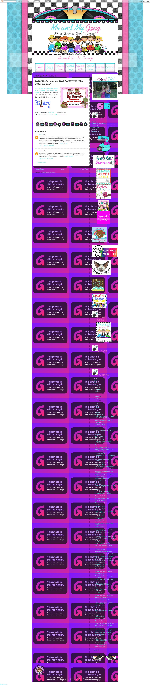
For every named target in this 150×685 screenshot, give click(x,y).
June (97, 400)
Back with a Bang (100, 618)
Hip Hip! (97, 489)
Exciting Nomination (100, 496)
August (97, 396)
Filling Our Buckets (100, 605)
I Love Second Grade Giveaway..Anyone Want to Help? (105, 535)
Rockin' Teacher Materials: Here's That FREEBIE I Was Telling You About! (46, 90)
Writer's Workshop (100, 637)
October (97, 391)
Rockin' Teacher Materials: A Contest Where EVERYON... (103, 584)
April (96, 405)
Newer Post (39, 169)
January (97, 412)
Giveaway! (98, 614)
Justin (41, 134)
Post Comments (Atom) (48, 172)
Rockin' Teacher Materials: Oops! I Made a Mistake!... (104, 602)
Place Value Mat (99, 445)
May (96, 403)
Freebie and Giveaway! (101, 597)
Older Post (84, 169)
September (98, 394)
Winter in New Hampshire (102, 478)
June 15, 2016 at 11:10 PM (46, 145)
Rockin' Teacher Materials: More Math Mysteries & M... (104, 640)
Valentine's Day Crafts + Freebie (104, 608)
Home (62, 169)
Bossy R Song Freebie (101, 514)
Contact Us (95, 125)
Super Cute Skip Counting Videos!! (104, 439)
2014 (95, 380)
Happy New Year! (100, 646)
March (97, 407)
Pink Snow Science (100, 453)
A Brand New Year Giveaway (103, 632)
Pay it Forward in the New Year (103, 625)
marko (41, 151)
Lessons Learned (100, 549)
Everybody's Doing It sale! (102, 498)
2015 (95, 378)
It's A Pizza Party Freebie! (102, 447)
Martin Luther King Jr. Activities (103, 571)
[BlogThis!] (60, 112)
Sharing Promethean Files (102, 634)
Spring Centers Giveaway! (102, 541)
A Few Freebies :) (100, 566)
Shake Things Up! (100, 526)
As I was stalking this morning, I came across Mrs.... (103, 529)
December (98, 387)
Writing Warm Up (99, 520)
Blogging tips (3, 684)
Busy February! (99, 422)
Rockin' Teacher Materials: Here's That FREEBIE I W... (104, 417)
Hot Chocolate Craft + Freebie (103, 551)
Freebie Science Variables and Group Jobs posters (103, 643)
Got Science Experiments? (102, 491)
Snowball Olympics (100, 616)
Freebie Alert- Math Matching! (103, 532)
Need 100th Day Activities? (102, 543)
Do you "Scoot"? (99, 569)
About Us (94, 129)
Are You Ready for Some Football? (104, 466)
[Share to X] (61, 112)
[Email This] (58, 112)
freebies (41, 115)
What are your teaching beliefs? (104, 554)
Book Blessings (99, 414)
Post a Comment (41, 162)
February (98, 410)
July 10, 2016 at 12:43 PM (46, 158)
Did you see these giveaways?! (103, 420)
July (96, 398)
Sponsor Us (95, 131)
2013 (95, 382)
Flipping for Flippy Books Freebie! (104, 623)
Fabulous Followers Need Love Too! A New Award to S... (105, 486)
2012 (95, 385)
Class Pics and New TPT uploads (104, 468)
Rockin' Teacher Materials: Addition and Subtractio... (104, 561)
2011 (95, 650)
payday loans (63, 143)
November (98, 389)
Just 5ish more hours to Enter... (103, 558)
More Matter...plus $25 (101, 564)
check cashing (69, 156)
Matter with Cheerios (101, 506)
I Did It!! (97, 434)
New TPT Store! (99, 593)
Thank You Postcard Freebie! (103, 621)
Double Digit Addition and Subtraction (102, 517)
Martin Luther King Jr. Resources (104, 595)
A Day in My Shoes (100, 500)
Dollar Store (95, 127)
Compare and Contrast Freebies (104, 556)
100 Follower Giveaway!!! (102, 587)
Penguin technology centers (102, 599)
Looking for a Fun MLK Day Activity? (105, 538)
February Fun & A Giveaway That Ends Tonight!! (104, 450)
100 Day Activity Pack (101, 436)
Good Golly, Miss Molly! (101, 480)
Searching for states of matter (103, 493)
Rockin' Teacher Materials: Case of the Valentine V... (104, 511)
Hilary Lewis (47, 115)
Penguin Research (100, 424)
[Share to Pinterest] (65, 112)
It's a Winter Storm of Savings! (103, 630)
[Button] (103, 183)
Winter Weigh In (99, 573)
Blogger (88, 679)
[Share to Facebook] (63, 112)
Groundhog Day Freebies (102, 508)
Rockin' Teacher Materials (59, 115)
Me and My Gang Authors (99, 123)
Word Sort (98, 483)
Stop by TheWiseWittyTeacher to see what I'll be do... (104, 463)
